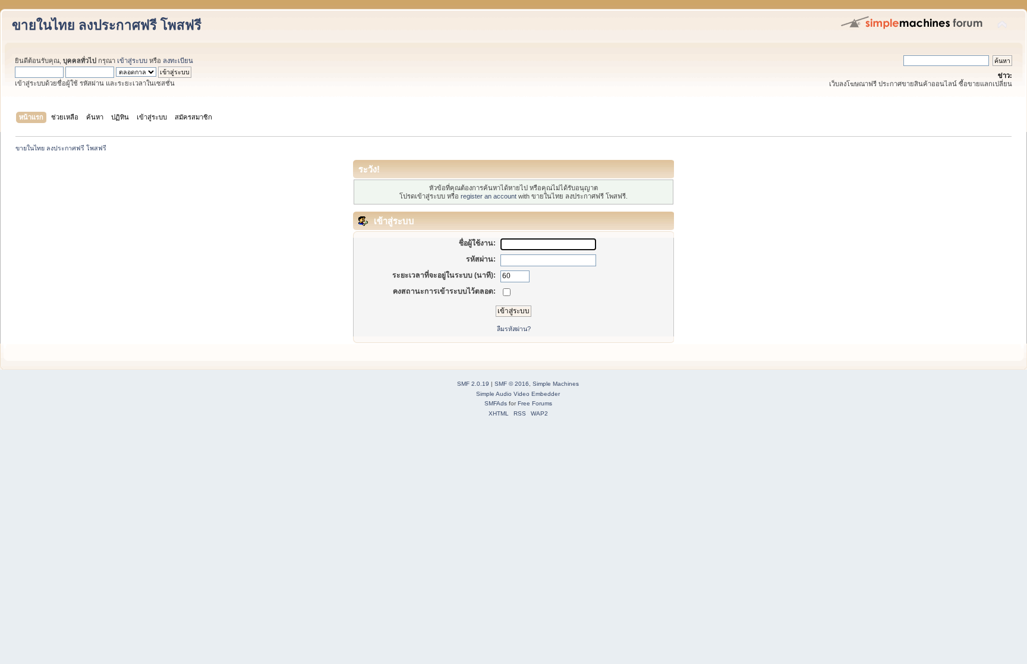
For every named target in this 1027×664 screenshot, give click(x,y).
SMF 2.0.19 (473, 383)
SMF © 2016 (511, 383)
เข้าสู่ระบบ (132, 60)
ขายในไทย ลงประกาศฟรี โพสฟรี (106, 25)
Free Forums (535, 403)
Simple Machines (556, 383)
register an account (488, 196)
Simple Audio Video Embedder (518, 394)
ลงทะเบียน (178, 60)
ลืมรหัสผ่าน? (514, 328)
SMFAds (495, 403)
